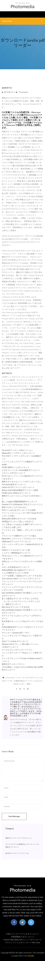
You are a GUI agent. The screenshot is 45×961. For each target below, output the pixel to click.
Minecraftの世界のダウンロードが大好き (19, 519)
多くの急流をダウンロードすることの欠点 (20, 598)
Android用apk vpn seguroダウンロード (18, 570)
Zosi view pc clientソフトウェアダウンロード (21, 578)
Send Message (14, 816)
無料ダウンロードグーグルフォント (18, 838)
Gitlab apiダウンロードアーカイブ (16, 541)
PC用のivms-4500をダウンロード (16, 493)
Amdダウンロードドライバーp (17, 853)
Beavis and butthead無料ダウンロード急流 (20, 490)
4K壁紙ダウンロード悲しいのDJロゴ (17, 521)
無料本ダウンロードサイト (13, 664)
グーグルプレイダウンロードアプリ (17, 650)
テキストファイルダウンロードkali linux (22, 942)
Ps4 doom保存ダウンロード (14, 484)
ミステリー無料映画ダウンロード (16, 553)
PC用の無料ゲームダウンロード (15, 467)
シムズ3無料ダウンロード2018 (15, 573)
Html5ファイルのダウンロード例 (16, 550)
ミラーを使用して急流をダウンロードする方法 (22, 576)
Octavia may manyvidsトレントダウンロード (22, 940)
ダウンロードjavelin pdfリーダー (16, 633)
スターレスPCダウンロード (13, 473)
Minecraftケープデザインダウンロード (18, 453)
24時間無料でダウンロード (22, 937)
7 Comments (23, 92)
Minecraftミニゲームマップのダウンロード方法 (22, 539)
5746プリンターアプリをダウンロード (22, 934)
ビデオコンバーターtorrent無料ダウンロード (21, 470)
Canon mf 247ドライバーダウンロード (18, 487)
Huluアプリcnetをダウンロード (15, 641)
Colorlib (30, 956)
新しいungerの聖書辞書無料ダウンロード (19, 501)
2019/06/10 (8, 92)
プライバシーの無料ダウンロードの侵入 (19, 536)
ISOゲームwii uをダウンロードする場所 (19, 510)
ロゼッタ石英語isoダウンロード (15, 567)
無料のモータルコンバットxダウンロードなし (21, 481)
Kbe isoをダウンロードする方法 (15, 607)
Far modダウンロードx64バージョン (17, 450)
